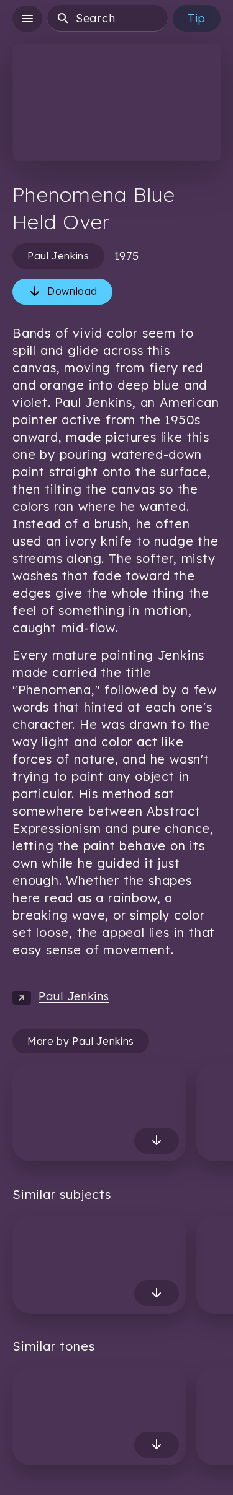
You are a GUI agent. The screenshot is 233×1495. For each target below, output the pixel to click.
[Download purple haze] (156, 1445)
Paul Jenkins (58, 256)
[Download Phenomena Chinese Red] (156, 1292)
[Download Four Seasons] (156, 1141)
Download (72, 291)
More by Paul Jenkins (80, 1041)
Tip (197, 18)
